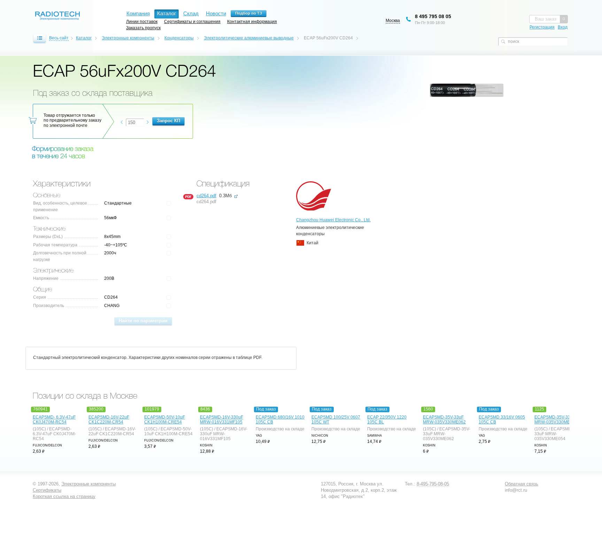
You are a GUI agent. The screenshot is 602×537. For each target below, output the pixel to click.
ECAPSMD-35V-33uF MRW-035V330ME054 (555, 419)
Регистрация (542, 27)
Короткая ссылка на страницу (64, 496)
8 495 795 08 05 (433, 16)
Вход (563, 27)
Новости (216, 13)
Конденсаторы (179, 38)
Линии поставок (141, 21)
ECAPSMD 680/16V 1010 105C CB (280, 419)
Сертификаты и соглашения (192, 21)
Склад (191, 13)
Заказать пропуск (143, 27)
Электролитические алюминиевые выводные (249, 38)
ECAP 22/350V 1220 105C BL (387, 419)
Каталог (84, 38)
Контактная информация (252, 21)
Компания (138, 13)
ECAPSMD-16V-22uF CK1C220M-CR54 (108, 419)
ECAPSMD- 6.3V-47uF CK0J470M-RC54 (54, 419)
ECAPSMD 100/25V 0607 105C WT (335, 419)
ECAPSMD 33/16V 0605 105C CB (502, 419)
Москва (393, 20)
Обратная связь (521, 483)
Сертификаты (47, 490)
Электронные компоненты (128, 38)
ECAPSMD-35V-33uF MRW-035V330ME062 (444, 419)
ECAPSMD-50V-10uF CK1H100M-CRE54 (164, 419)
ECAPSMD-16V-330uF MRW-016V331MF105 (221, 419)
